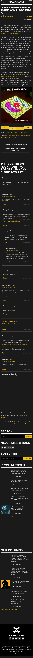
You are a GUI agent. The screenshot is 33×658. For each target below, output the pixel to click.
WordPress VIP (19, 653)
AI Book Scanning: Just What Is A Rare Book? (19, 592)
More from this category (9, 517)
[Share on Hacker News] (6, 19)
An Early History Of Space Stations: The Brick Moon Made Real (20, 508)
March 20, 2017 (27, 19)
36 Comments (16, 606)
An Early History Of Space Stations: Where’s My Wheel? (19, 498)
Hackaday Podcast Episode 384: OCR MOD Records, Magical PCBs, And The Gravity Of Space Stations (20, 558)
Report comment (27, 188)
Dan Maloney (8, 16)
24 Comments (16, 476)
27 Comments (16, 503)
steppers (6, 137)
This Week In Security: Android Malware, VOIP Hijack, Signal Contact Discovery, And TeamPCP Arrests (19, 571)
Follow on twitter (5, 447)
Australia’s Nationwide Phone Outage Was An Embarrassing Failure (19, 471)
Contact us (13, 447)
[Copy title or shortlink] (11, 19)
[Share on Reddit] (8, 19)
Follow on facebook (2, 447)
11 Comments (28, 16)
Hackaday (16, 2)
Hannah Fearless (8, 321)
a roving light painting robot (10, 33)
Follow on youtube (7, 447)
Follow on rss (10, 447)
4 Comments (16, 578)
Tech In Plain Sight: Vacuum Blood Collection (17, 601)
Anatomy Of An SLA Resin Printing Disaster (19, 489)
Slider (25, 133)
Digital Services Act (19, 649)
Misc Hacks (19, 133)
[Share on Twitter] (4, 19)
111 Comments (16, 596)
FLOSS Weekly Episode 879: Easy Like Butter (20, 582)
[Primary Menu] (30, 1)
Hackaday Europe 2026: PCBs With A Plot (19, 481)
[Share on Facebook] (1, 19)
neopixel (21, 135)
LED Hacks (11, 133)
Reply (4, 188)
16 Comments (16, 493)
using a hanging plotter (8, 76)
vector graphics (14, 137)
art (7, 135)
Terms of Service (10, 649)
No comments (16, 485)
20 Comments (16, 513)
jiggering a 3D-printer (19, 74)
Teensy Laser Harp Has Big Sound (15, 144)
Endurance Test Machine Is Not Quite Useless (15, 150)
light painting (13, 135)
